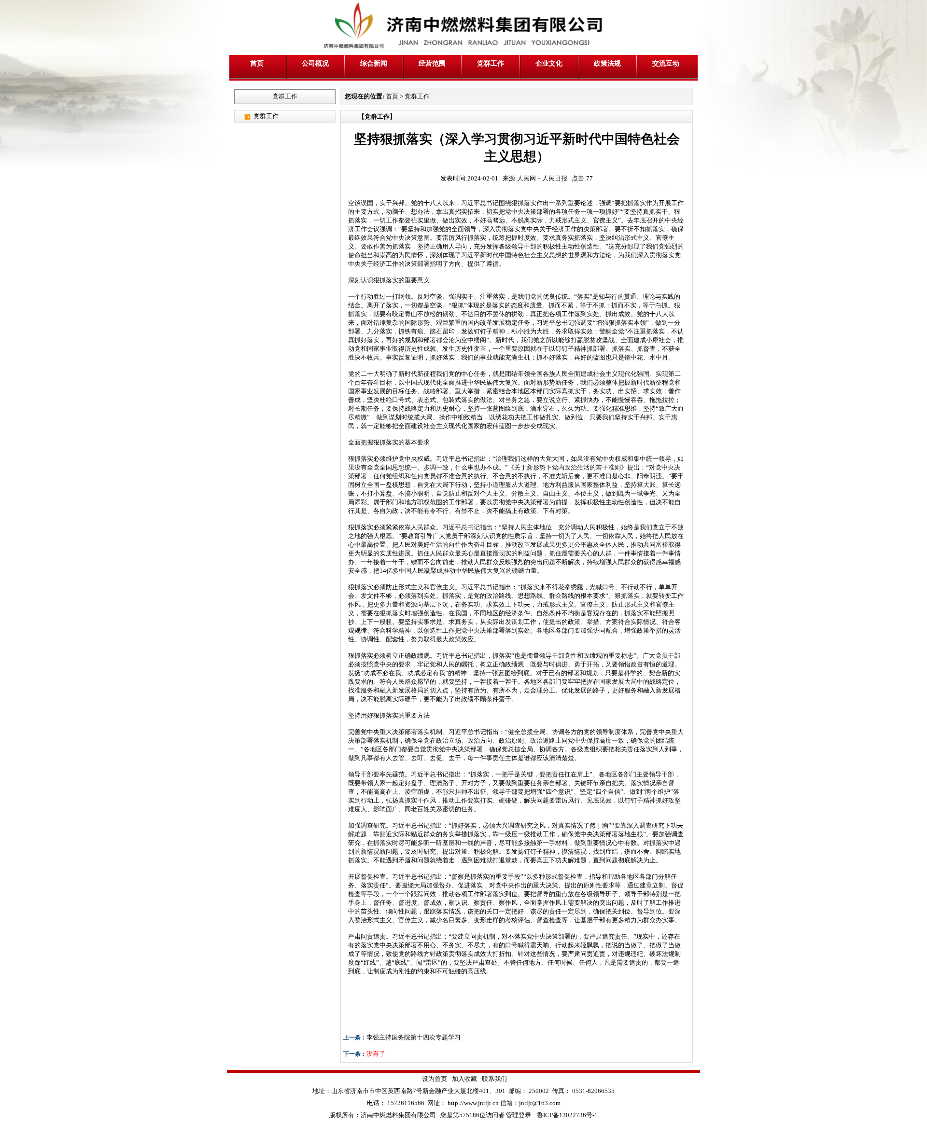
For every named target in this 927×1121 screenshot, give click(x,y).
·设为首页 (433, 1078)
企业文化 (548, 63)
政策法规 (607, 63)
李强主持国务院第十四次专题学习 (413, 1037)
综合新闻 (373, 63)
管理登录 (518, 1115)
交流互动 (665, 63)
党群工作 (490, 63)
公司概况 (315, 63)
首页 (257, 63)
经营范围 (432, 63)
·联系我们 (493, 1078)
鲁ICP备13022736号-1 (567, 1115)
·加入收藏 (463, 1078)
